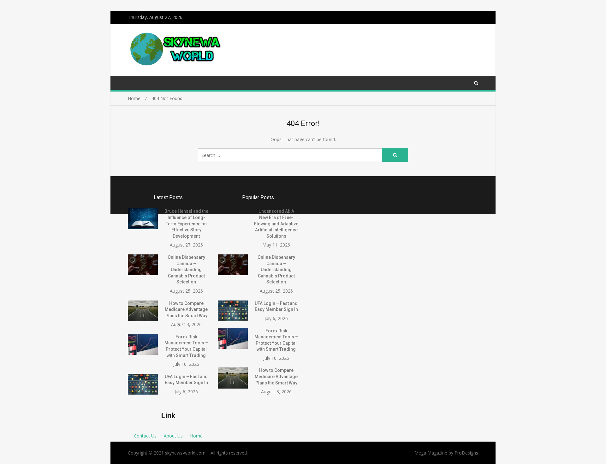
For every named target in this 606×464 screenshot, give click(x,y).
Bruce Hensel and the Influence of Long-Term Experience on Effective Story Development (186, 223)
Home (196, 436)
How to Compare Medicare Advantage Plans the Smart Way (186, 309)
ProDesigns (466, 453)
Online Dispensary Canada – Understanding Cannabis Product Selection (186, 269)
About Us (173, 436)
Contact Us (145, 436)
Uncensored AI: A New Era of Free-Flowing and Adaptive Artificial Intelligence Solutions (276, 223)
